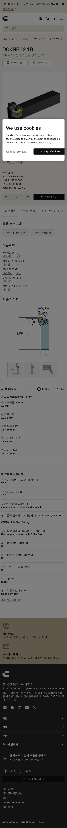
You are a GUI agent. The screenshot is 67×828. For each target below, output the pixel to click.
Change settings (16, 151)
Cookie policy (43, 142)
